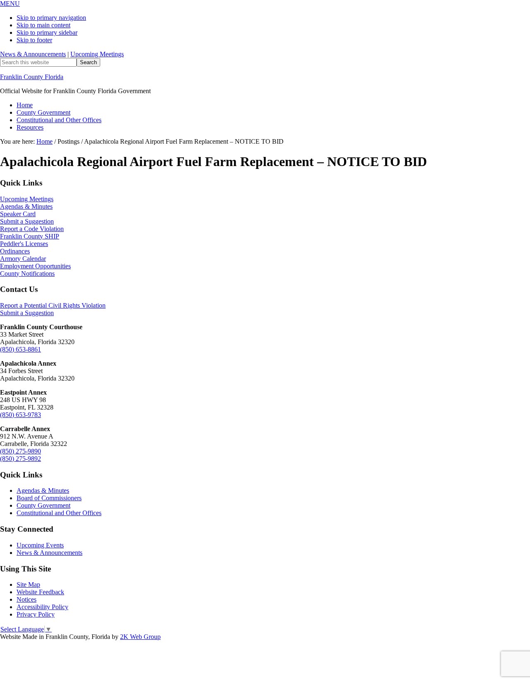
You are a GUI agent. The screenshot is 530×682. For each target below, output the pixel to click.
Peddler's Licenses (24, 243)
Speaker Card (18, 213)
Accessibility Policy (42, 606)
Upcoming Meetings (97, 54)
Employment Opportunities (35, 266)
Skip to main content (43, 25)
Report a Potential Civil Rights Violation (53, 305)
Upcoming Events (40, 545)
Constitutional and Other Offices (59, 512)
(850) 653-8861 (20, 349)
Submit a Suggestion (27, 221)
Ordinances (15, 251)
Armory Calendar (23, 258)
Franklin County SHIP (29, 236)
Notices (26, 599)
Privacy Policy (36, 614)
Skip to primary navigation (51, 17)
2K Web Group (140, 636)
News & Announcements (33, 54)
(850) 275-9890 (20, 451)
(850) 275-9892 (20, 458)
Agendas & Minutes (26, 206)
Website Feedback (40, 591)
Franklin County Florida (31, 76)
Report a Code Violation (32, 228)
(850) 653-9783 (20, 414)
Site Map (28, 584)
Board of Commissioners (49, 497)
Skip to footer (34, 39)
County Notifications (27, 273)
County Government (43, 505)
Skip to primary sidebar (47, 32)
